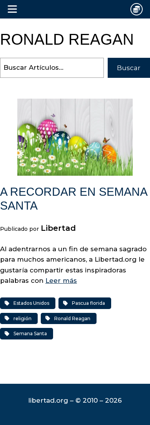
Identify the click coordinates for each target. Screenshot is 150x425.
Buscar (128, 68)
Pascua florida (88, 303)
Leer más (61, 280)
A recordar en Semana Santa (73, 198)
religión (22, 318)
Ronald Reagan (72, 318)
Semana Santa (30, 333)
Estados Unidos (31, 303)
